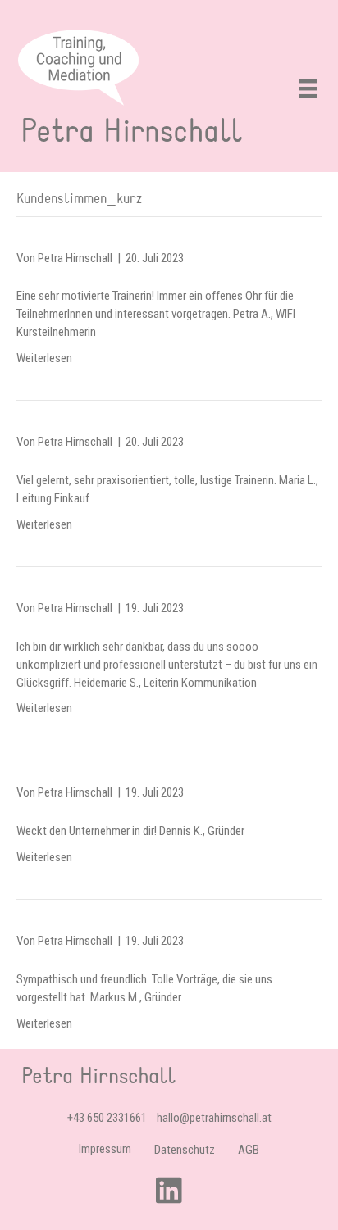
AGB (248, 1149)
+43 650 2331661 (107, 1117)
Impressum (105, 1148)
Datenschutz (184, 1149)
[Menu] (307, 88)
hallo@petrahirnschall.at (214, 1117)
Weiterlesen (44, 358)
